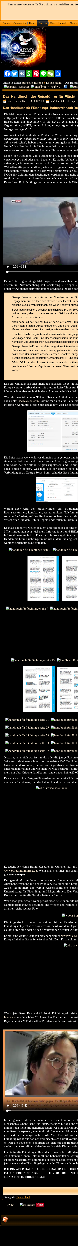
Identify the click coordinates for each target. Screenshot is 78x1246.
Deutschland (54, 82)
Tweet (10, 1204)
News (32, 23)
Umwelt (62, 23)
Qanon (6, 23)
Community (19, 23)
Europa (43, 23)
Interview (10, 1017)
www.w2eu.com (29, 401)
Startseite (27, 82)
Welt (52, 23)
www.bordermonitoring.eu (20, 870)
